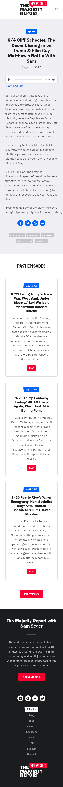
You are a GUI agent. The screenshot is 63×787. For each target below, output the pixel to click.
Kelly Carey (33, 235)
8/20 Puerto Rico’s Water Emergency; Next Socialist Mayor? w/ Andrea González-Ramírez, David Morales (31, 505)
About (31, 737)
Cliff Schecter (17, 235)
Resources (31, 726)
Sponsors (31, 732)
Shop (31, 720)
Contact (31, 754)
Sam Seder (42, 241)
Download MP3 (14, 86)
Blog (31, 715)
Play (31, 368)
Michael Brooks (25, 241)
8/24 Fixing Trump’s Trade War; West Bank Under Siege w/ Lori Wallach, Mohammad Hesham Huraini (31, 302)
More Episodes (31, 594)
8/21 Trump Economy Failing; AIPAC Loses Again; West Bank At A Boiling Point (31, 404)
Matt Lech (48, 235)
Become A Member (31, 677)
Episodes (31, 709)
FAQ (31, 743)
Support (31, 748)
